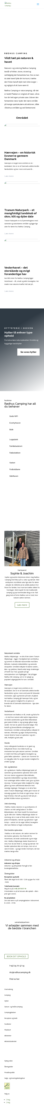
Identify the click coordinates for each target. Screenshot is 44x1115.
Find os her (14, 979)
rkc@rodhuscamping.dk (19, 972)
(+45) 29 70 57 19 (20, 889)
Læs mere (9, 176)
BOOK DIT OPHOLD (16, 956)
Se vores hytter (28, 352)
